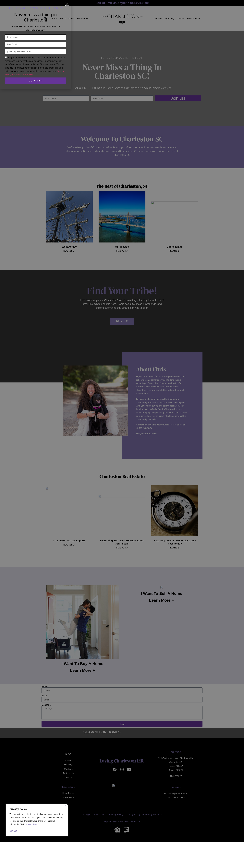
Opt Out (13, 831)
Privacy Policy (32, 824)
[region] (37, 820)
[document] (122, 421)
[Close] (66, 805)
